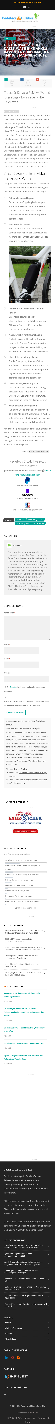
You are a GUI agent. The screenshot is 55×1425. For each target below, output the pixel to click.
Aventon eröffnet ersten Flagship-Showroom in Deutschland (23, 1296)
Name (7, 644)
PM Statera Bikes (38, 451)
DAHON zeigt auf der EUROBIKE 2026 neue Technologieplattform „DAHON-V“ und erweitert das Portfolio (24, 1012)
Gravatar (13, 687)
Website (7, 673)
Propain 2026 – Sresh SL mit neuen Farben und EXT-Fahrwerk (26, 1305)
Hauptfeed (10, 783)
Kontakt (28, 1422)
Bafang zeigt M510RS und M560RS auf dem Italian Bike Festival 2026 (22, 973)
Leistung (20, 520)
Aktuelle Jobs (10, 1339)
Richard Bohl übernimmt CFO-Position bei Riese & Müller (21, 965)
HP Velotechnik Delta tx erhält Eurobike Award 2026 (23, 1043)
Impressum (30, 1418)
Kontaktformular (35, 1225)
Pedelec (31, 520)
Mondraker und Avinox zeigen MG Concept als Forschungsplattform (22, 995)
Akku (40, 520)
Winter (19, 523)
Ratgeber (10, 38)
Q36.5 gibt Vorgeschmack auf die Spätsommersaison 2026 (18, 940)
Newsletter (9, 1333)
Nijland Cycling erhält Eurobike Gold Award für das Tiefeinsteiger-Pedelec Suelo (23, 1057)
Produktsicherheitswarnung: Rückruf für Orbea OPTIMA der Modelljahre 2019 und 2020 (23, 931)
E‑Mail (7, 658)
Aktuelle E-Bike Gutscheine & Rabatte (27, 2)
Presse (8, 1322)
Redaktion (13, 62)
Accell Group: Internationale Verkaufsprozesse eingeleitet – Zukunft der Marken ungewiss (23, 948)
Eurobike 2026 (15, 986)
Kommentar (9, 612)
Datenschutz (44, 1418)
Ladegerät (31, 523)
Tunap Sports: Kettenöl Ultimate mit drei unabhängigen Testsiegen (21, 956)
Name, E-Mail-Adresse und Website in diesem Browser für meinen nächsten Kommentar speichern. (26, 703)
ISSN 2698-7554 (14, 1418)
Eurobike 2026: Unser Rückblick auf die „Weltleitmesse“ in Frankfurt (25, 1029)
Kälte (41, 523)
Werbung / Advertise (13, 1328)
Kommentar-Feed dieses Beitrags (33, 772)
